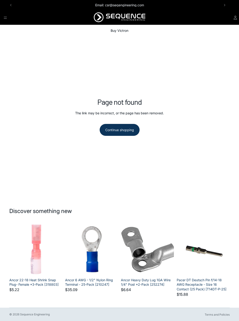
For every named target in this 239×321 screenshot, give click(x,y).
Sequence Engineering (35, 314)
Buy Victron (119, 30)
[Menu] (5, 17)
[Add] (55, 268)
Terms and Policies (217, 314)
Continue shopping (119, 130)
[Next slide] (224, 5)
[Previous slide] (11, 5)
